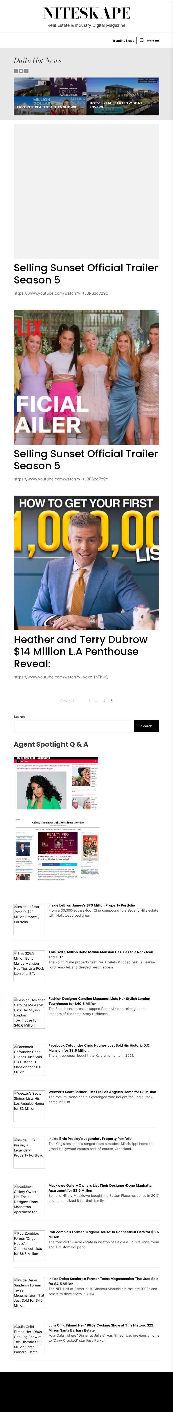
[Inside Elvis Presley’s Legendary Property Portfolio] (29, 1140)
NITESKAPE (86, 13)
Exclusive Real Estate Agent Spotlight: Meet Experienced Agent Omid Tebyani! (121, 103)
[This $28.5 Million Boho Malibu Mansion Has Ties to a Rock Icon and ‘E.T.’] (29, 953)
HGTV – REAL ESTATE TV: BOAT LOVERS (43, 105)
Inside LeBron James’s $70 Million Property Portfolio (92, 905)
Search (19, 717)
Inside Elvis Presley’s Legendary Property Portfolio (90, 1139)
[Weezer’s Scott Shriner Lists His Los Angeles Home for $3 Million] (29, 1093)
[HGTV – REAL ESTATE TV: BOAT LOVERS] (50, 96)
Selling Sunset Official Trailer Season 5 (86, 274)
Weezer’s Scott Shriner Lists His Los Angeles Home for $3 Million (102, 1092)
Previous (67, 701)
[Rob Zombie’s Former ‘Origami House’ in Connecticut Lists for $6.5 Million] (29, 1233)
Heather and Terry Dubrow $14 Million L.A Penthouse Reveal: (81, 651)
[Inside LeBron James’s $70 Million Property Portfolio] (29, 906)
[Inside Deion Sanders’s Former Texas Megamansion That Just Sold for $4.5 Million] (29, 1280)
